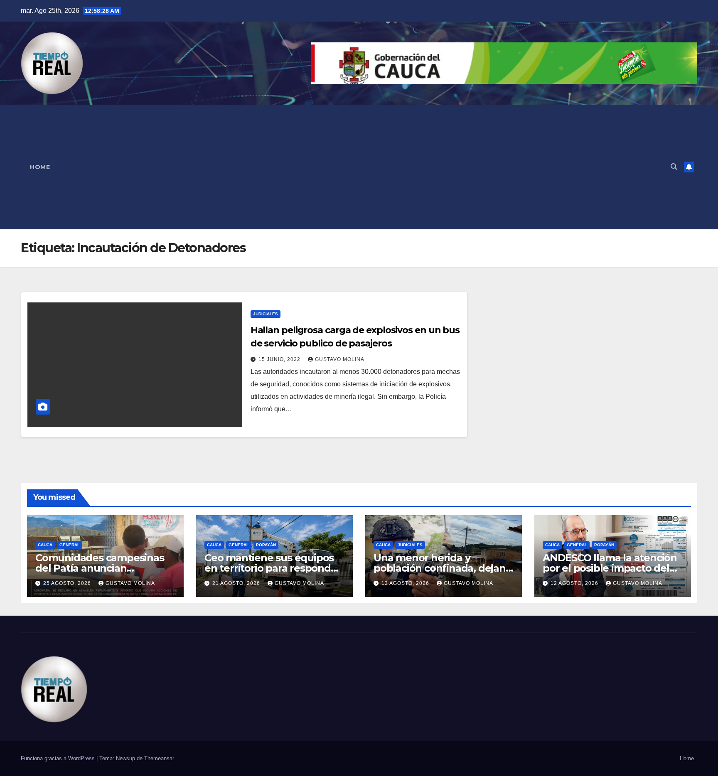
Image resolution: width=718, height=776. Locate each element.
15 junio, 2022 (280, 359)
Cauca (45, 545)
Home (40, 167)
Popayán (266, 545)
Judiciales (265, 314)
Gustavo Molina (339, 359)
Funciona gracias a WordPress (58, 758)
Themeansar (159, 758)
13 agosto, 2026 (406, 583)
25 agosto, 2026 (68, 583)
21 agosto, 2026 (237, 583)
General (69, 545)
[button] (674, 166)
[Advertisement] (361, 167)
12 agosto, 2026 (575, 583)
